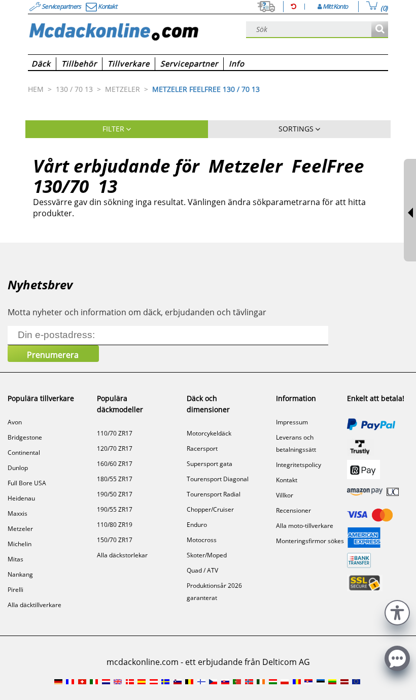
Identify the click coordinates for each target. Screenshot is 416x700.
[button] (397, 611)
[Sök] (379, 29)
